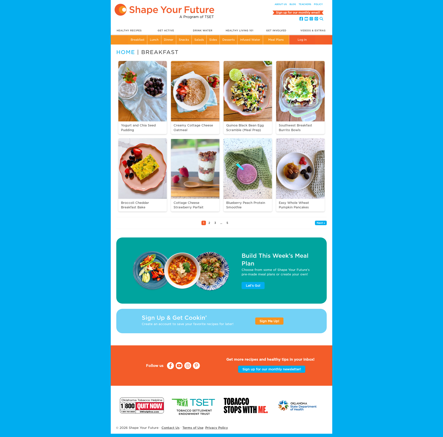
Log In (302, 39)
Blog (293, 4)
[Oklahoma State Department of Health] (298, 405)
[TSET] (194, 405)
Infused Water (250, 39)
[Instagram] (311, 18)
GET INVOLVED (276, 30)
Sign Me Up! (269, 321)
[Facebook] (301, 18)
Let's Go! (253, 285)
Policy (318, 4)
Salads (199, 39)
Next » (321, 223)
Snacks (184, 39)
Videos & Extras (313, 30)
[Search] (321, 19)
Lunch (154, 39)
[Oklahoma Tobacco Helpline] (142, 405)
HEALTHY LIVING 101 (239, 30)
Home (125, 52)
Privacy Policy (216, 428)
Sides (213, 39)
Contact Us (170, 428)
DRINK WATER (203, 30)
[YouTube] (306, 18)
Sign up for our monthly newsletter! (271, 369)
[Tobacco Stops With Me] (246, 405)
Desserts (228, 39)
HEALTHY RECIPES (129, 30)
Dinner (168, 39)
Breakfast (137, 39)
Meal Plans (276, 39)
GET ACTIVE (166, 30)
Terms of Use (192, 428)
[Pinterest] (316, 18)
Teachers (305, 4)
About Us (281, 4)
